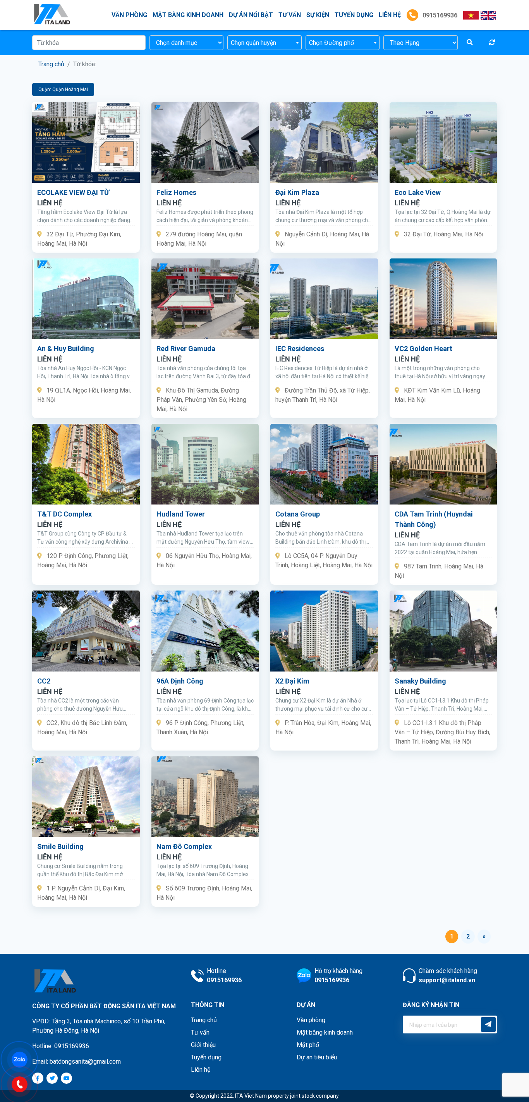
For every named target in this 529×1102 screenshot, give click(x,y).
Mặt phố (308, 1045)
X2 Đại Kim (292, 681)
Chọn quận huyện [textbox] (253, 42)
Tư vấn (289, 15)
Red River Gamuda (185, 348)
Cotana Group (297, 514)
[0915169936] (23, 1083)
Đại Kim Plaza (297, 192)
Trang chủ (51, 64)
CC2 (43, 681)
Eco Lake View (418, 192)
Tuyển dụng (354, 15)
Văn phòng (129, 15)
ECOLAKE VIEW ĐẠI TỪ (73, 192)
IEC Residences (299, 348)
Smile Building (60, 846)
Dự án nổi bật (251, 15)
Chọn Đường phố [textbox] (331, 42)
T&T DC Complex (64, 514)
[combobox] (264, 42)
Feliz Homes (176, 192)
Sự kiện (317, 15)
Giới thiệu (203, 1045)
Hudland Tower (180, 514)
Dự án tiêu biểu (317, 1057)
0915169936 (439, 15)
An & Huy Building (65, 348)
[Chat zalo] (23, 1058)
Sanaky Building (420, 681)
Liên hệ (200, 1069)
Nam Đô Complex (184, 846)
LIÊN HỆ (390, 15)
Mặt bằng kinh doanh (188, 15)
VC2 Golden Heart (423, 348)
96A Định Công (179, 681)
